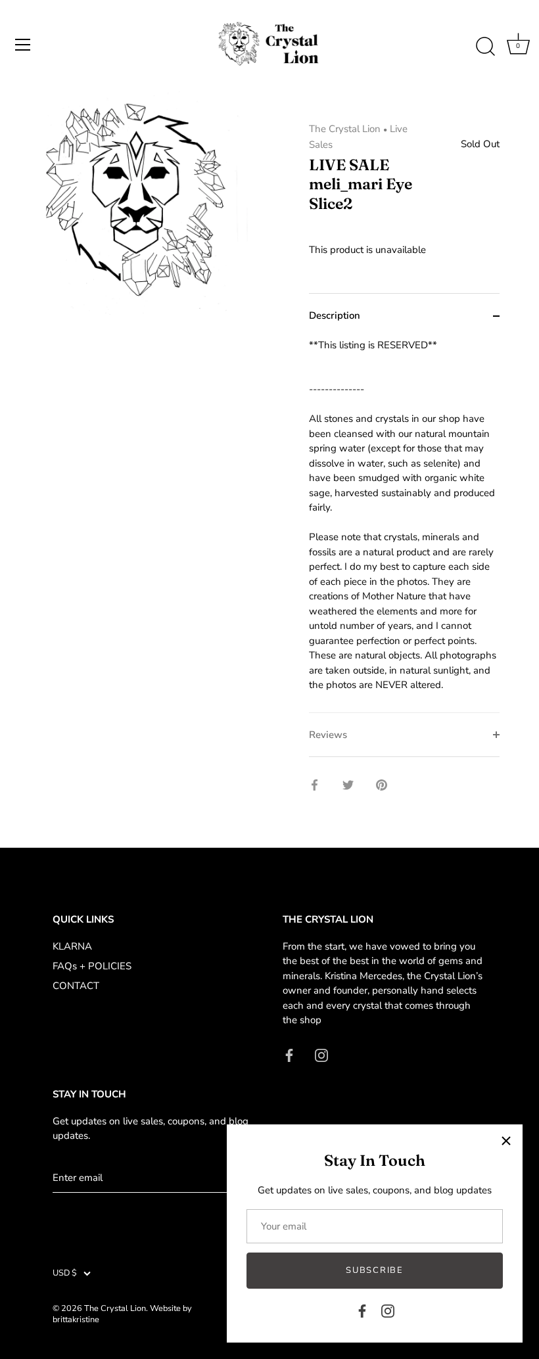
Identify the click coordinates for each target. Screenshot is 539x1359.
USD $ (65, 1273)
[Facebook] (362, 1310)
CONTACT (76, 985)
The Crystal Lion (345, 128)
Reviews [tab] (328, 734)
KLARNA (72, 946)
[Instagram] (387, 1310)
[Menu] (23, 44)
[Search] (485, 46)
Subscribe (374, 1270)
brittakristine (76, 1319)
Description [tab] (334, 315)
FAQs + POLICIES (92, 966)
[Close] (506, 1140)
